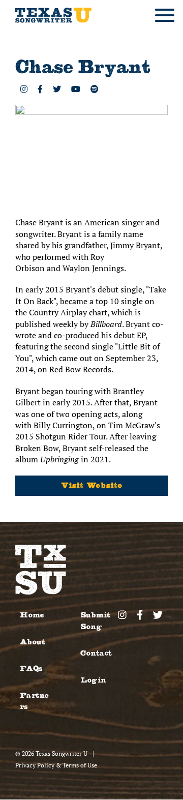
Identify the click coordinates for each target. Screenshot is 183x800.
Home (32, 615)
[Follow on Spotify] (94, 89)
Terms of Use (80, 765)
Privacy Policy (34, 765)
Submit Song (95, 621)
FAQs (31, 668)
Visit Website (92, 485)
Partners (34, 701)
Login (93, 680)
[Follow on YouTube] (75, 89)
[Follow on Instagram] (24, 89)
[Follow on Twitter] (57, 89)
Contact (96, 653)
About (32, 642)
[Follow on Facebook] (40, 89)
